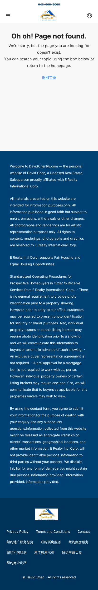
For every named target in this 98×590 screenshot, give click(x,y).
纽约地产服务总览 (20, 542)
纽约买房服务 (51, 542)
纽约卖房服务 (78, 542)
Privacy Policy (18, 531)
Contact (84, 531)
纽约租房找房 (17, 552)
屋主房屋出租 (44, 552)
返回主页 (49, 77)
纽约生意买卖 (72, 552)
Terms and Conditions (53, 531)
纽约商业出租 (17, 563)
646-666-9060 (49, 4)
